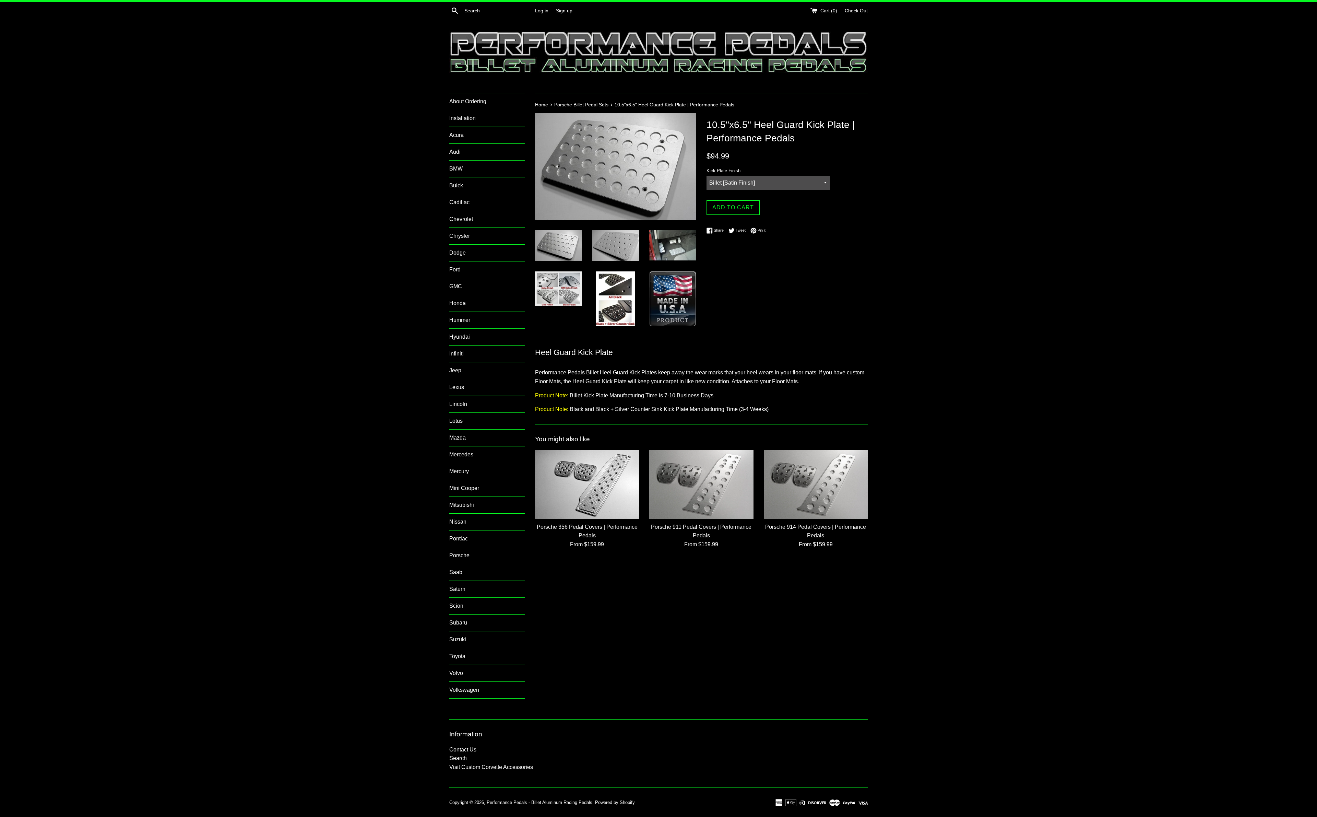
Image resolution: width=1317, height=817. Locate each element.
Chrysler (459, 236)
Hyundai (459, 337)
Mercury (459, 471)
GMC (455, 286)
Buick (456, 185)
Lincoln (458, 404)
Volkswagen (464, 690)
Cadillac (459, 202)
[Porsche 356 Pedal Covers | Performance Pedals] (587, 484)
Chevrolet (461, 219)
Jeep (455, 370)
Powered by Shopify (615, 802)
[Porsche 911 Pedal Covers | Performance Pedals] (701, 484)
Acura (456, 135)
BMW (456, 169)
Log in (541, 10)
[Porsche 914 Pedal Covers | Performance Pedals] (816, 484)
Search (458, 758)
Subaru (458, 623)
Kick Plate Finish (723, 170)
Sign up (564, 10)
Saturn (457, 589)
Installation (462, 118)
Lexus (456, 387)
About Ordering (467, 101)
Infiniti (456, 354)
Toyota (457, 656)
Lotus (456, 421)
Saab (455, 572)
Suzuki (457, 639)
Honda (457, 303)
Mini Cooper (464, 488)
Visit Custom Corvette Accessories (491, 767)
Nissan (457, 522)
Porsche (459, 555)
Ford (455, 269)
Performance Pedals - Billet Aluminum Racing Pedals (539, 802)
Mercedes (461, 454)
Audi (455, 152)
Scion (456, 606)
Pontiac (458, 538)
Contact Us (462, 749)
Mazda (457, 438)
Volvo (456, 673)
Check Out (856, 10)
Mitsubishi (461, 505)
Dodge (457, 253)
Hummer (459, 320)
